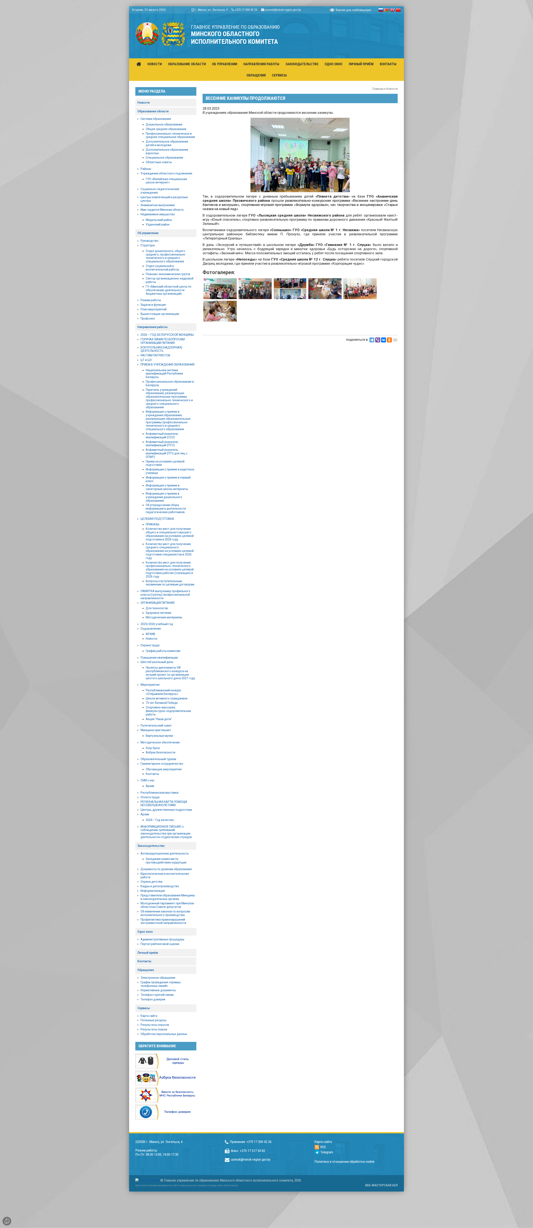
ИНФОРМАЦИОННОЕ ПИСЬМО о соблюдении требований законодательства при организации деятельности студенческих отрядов (166, 832)
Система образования (156, 118)
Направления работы (152, 327)
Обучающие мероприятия (164, 769)
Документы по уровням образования (166, 869)
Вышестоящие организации (160, 314)
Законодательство (151, 845)
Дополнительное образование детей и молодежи (167, 143)
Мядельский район (159, 220)
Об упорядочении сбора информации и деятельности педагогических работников (166, 508)
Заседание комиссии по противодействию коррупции (166, 860)
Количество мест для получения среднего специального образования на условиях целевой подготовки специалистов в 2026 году (170, 551)
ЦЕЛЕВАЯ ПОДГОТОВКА (157, 518)
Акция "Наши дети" (159, 719)
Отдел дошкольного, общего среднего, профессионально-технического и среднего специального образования (166, 256)
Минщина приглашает (156, 730)
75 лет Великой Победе (162, 702)
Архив (150, 786)
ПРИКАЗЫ (152, 524)
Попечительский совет (156, 725)
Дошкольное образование (164, 124)
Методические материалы (164, 617)
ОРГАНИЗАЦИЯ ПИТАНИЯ (157, 602)
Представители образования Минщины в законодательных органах (168, 897)
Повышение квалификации (159, 657)
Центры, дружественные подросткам (166, 809)
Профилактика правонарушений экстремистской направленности (163, 921)
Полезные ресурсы (153, 1020)
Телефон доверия (153, 999)
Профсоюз (148, 318)
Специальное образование (164, 157)
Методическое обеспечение (160, 742)
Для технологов (157, 608)
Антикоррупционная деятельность (165, 853)
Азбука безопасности (160, 752)
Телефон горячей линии (157, 994)
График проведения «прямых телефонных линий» (161, 984)
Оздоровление (151, 628)
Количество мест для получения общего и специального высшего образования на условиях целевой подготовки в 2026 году (170, 534)
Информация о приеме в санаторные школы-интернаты (167, 487)
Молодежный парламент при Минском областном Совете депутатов (167, 905)
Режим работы (151, 300)
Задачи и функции (153, 304)
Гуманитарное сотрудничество (162, 763)
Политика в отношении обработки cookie (344, 1161)
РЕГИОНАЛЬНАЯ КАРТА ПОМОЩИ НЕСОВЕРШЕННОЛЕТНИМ (164, 803)
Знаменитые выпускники (158, 205)
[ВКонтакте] (383, 339)
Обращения (145, 970)
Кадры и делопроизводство (160, 886)
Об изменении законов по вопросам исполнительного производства (165, 913)
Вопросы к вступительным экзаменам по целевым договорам (170, 582)
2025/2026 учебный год (157, 624)
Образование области (153, 111)
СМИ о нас (147, 780)
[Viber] (377, 339)
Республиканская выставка (159, 792)
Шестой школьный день (157, 662)
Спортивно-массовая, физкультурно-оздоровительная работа (168, 711)
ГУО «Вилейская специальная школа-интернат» (166, 180)
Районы (146, 168)
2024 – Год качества (160, 820)
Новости (392, 88)
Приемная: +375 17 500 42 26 (250, 1142)
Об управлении (147, 233)
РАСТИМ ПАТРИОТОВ (155, 355)
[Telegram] (371, 339)
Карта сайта (149, 1015)
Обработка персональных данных (164, 1034)
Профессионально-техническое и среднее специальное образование (170, 135)
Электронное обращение (158, 977)
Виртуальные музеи (159, 735)
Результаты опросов (155, 1024)
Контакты (152, 774)
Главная (378, 88)
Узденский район (157, 224)
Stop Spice (153, 748)
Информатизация (153, 890)
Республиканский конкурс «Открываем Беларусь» (163, 692)
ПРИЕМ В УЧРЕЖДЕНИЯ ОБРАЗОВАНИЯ (167, 364)
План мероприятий (154, 309)
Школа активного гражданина (166, 698)
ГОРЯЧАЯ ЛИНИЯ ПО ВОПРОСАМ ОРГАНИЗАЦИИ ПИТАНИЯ (163, 341)
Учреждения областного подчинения (166, 173)
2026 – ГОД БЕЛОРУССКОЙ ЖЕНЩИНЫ (167, 334)
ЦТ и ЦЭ (146, 360)
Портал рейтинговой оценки (160, 944)
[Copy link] (395, 339)
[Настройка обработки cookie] (6, 1221)
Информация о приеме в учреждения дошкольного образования (164, 497)
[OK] (389, 339)
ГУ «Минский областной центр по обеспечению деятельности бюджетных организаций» (168, 290)
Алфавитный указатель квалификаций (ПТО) (162, 443)
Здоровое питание (158, 612)
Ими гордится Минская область (162, 209)
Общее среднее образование (166, 129)
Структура (148, 245)
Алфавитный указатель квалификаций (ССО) (162, 435)
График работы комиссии (163, 651)
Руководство (149, 240)
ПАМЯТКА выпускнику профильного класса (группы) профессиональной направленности (165, 594)
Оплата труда (150, 797)
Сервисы (143, 1008)
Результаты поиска (154, 1029)
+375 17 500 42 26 (246, 10)
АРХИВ (150, 634)
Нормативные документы (158, 990)
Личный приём (147, 952)
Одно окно (145, 931)
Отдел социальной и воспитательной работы (162, 267)
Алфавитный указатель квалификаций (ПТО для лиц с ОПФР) (166, 453)
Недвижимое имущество (158, 214)
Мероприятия (150, 684)
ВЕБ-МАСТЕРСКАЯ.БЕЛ (381, 1185)
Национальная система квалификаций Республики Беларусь (164, 373)
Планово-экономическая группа (168, 274)
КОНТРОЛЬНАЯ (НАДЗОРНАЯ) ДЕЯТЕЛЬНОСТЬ (161, 349)
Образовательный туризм (158, 759)
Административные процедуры (162, 939)
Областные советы (159, 162)
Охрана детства (151, 881)
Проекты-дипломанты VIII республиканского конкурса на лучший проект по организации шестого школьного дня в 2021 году (170, 673)
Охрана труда (150, 645)
